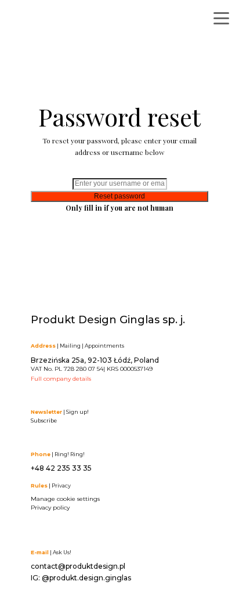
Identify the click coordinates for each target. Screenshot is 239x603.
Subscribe (44, 420)
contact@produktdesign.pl (78, 566)
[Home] (67, 22)
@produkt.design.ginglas (86, 577)
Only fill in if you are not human (119, 207)
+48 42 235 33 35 (61, 468)
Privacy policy (50, 507)
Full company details (61, 378)
